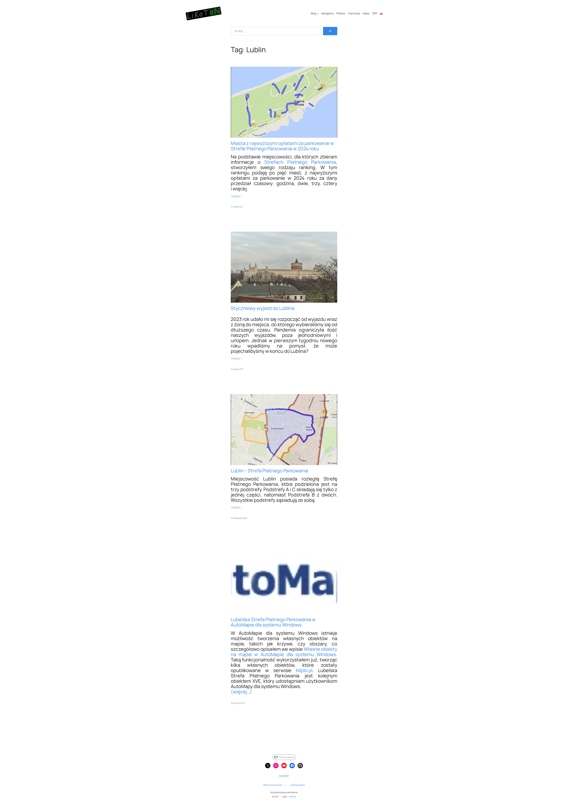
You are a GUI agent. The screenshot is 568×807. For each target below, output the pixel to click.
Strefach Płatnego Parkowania (300, 162)
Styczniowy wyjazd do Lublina (263, 308)
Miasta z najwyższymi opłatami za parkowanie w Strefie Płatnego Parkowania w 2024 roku (282, 146)
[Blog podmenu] (317, 13)
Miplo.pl (304, 670)
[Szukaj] (330, 31)
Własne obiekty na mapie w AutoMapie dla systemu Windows (284, 652)
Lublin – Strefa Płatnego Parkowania (269, 470)
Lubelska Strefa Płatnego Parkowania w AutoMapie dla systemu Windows (273, 622)
